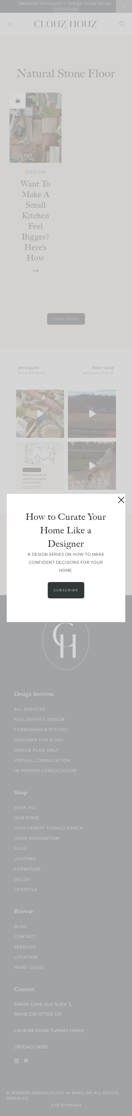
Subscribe (66, 590)
